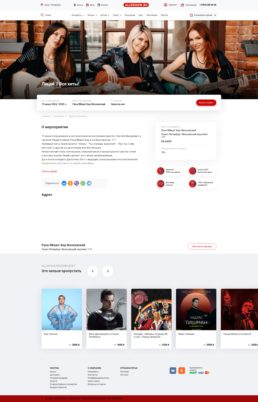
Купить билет (206, 102)
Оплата (53, 381)
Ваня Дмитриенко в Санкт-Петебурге (104, 335)
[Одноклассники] (70, 183)
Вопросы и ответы (97, 384)
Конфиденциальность (98, 378)
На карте (166, 141)
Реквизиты (93, 371)
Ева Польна (50, 334)
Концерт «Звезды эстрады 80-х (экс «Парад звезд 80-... (151, 335)
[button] (92, 271)
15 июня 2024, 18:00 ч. (54, 104)
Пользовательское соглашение (102, 398)
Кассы (53, 371)
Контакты (93, 375)
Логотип (124, 375)
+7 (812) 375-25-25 (208, 5)
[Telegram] (89, 183)
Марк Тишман (186, 334)
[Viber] (76, 183)
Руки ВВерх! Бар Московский (89, 104)
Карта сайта (94, 381)
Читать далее (49, 171)
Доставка (55, 375)
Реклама (124, 371)
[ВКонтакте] (64, 183)
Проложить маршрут (202, 246)
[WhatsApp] (82, 183)
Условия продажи (58, 378)
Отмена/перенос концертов (63, 384)
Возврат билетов (58, 387)
